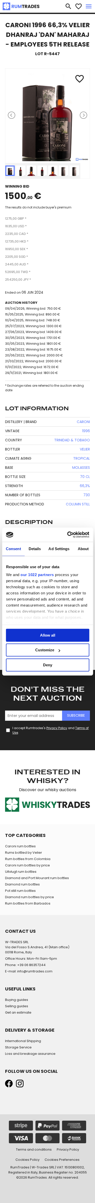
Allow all (47, 635)
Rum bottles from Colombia (27, 858)
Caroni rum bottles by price (27, 865)
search (68, 6)
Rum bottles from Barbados (27, 903)
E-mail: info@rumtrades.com (28, 971)
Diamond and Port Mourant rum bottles (37, 878)
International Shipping (23, 1041)
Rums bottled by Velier (23, 852)
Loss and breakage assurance (30, 1053)
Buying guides (16, 999)
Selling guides (16, 1006)
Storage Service (18, 1047)
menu (88, 6)
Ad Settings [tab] (58, 549)
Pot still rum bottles (20, 890)
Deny (47, 665)
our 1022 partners (37, 575)
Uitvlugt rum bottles (20, 871)
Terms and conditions (34, 1149)
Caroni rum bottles (20, 846)
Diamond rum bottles (22, 884)
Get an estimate (18, 1012)
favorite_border (78, 6)
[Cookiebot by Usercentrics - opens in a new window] (67, 534)
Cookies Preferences (62, 1159)
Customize (44, 650)
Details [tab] (35, 549)
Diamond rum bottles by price (29, 897)
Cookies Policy (27, 1159)
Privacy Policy (56, 728)
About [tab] (83, 549)
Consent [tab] (13, 549)
